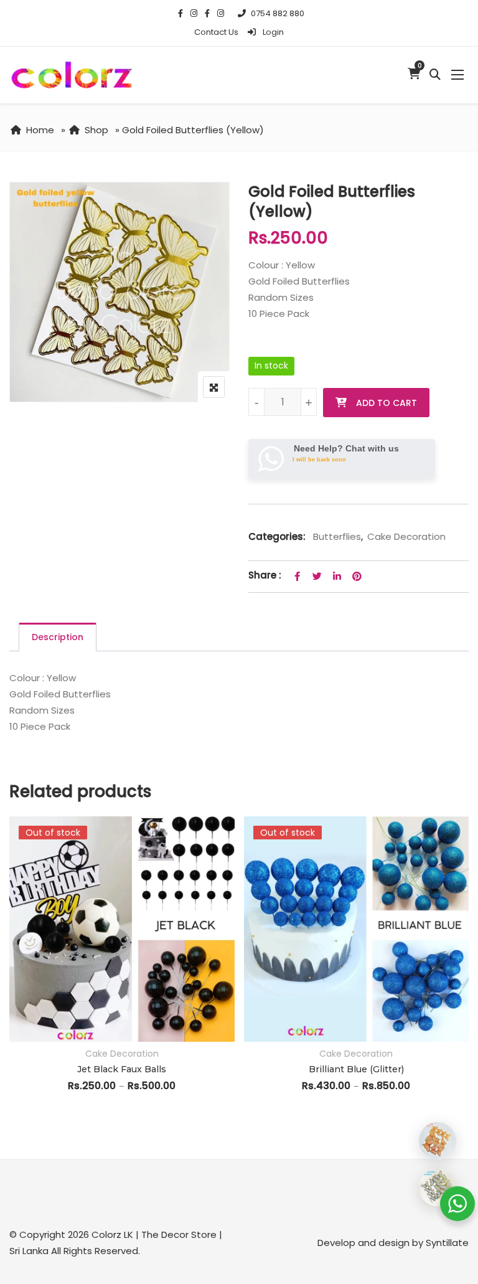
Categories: (277, 536)
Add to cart (386, 403)
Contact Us (216, 32)
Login (272, 32)
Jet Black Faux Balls (121, 1069)
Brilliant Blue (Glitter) (356, 1069)
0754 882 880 (277, 13)
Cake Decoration (406, 536)
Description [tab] (57, 637)
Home (40, 129)
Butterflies (337, 536)
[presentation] (18, 983)
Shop (96, 129)
